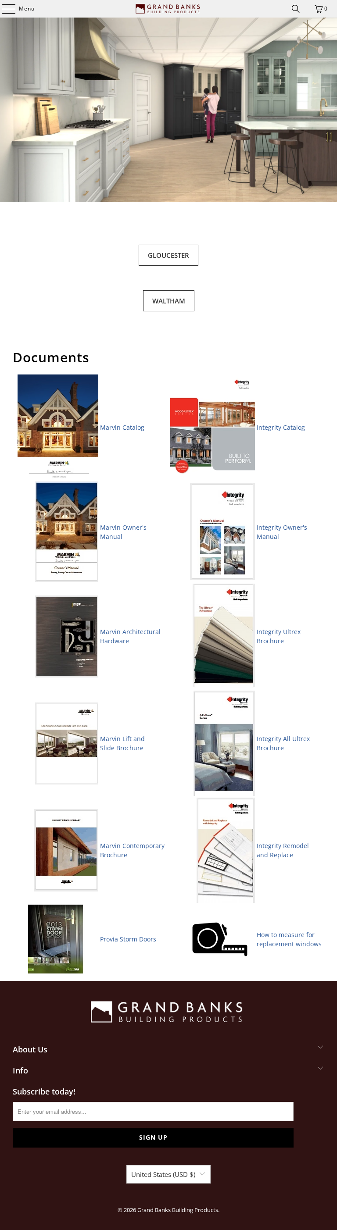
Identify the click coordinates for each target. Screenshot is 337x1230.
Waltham (168, 300)
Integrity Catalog (281, 427)
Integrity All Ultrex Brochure (283, 743)
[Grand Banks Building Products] (168, 9)
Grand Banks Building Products (177, 1210)
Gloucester (168, 255)
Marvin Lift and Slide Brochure (122, 743)
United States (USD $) (163, 1174)
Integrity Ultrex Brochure (279, 636)
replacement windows (289, 944)
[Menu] (4, 9)
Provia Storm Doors (128, 939)
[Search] (295, 9)
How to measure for (286, 935)
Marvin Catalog (122, 427)
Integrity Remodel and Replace (283, 850)
